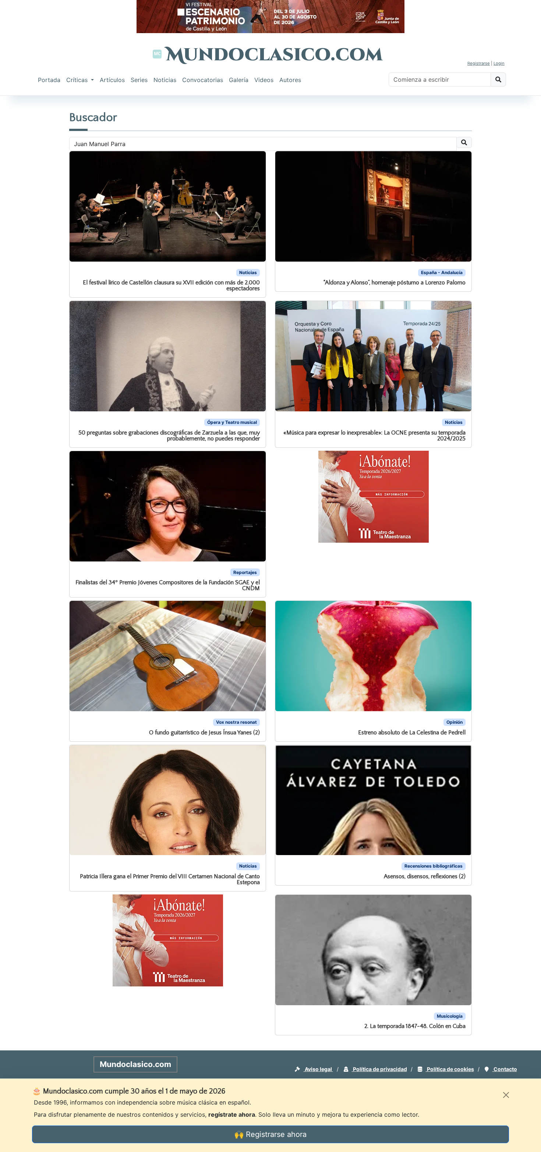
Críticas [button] (77, 80)
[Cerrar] (506, 1095)
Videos (263, 80)
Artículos (112, 80)
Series (139, 80)
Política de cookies (450, 1069)
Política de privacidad (379, 1069)
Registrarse (478, 63)
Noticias (164, 80)
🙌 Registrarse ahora (270, 1134)
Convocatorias (202, 80)
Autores (290, 80)
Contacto (504, 1069)
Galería (238, 80)
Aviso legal (318, 1069)
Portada (49, 80)
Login (499, 63)
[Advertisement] (29, 207)
